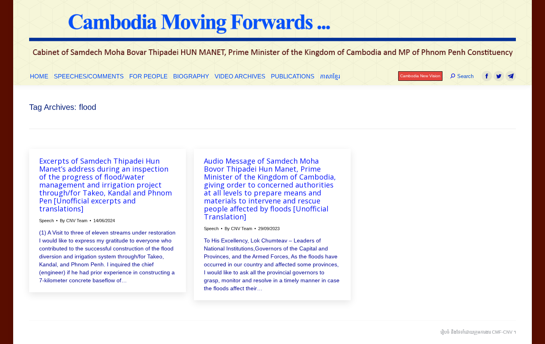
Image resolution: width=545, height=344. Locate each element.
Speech (46, 220)
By (73, 220)
